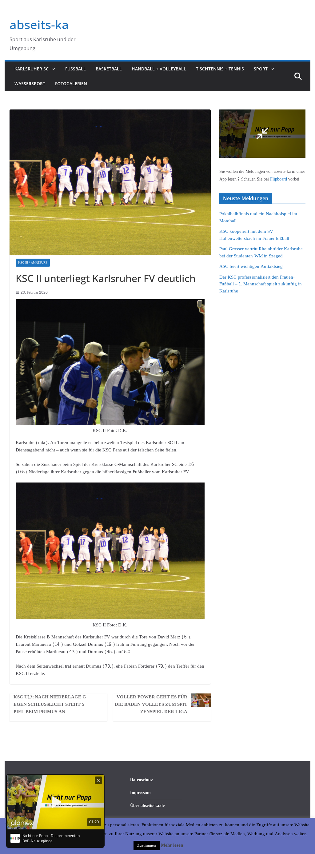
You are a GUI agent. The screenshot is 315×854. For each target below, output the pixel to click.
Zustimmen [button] (146, 845)
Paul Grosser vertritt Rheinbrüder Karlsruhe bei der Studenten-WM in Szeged (261, 252)
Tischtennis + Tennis (220, 69)
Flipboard (279, 179)
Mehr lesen (172, 845)
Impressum (140, 792)
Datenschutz (141, 780)
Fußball (75, 69)
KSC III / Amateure (32, 262)
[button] (52, 69)
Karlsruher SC (31, 69)
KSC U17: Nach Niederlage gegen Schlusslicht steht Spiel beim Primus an (50, 704)
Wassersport (29, 83)
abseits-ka (39, 24)
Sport (261, 69)
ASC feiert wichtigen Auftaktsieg (251, 266)
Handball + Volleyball (159, 69)
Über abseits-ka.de (147, 805)
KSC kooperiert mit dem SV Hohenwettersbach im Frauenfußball (254, 235)
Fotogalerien (71, 83)
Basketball (109, 69)
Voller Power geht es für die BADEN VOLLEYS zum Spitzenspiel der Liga (151, 704)
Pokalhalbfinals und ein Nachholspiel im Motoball (258, 217)
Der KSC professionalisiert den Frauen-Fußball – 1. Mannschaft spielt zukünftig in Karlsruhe (260, 284)
